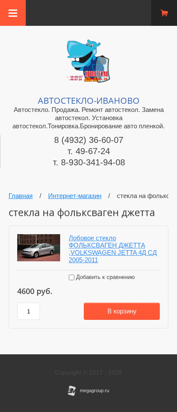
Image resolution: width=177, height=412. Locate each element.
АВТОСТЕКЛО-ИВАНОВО (89, 100)
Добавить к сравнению (104, 277)
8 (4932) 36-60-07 (88, 140)
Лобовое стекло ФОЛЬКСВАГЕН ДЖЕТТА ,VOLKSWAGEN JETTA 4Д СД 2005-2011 (113, 248)
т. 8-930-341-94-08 (89, 162)
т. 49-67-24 (88, 151)
